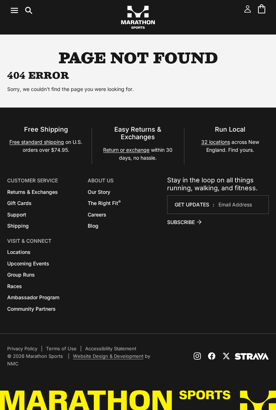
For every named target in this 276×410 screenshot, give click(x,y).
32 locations (215, 142)
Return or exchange (126, 150)
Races (14, 286)
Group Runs (21, 275)
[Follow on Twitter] (226, 356)
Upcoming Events (28, 263)
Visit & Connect (29, 241)
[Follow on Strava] (252, 356)
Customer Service (32, 180)
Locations (19, 252)
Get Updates (192, 204)
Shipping (18, 226)
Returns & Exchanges (32, 192)
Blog (93, 226)
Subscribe (181, 222)
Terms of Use (61, 348)
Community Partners (31, 309)
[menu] (21, 10)
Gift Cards (19, 203)
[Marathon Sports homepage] (138, 17)
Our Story (99, 192)
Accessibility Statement (110, 348)
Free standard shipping (36, 142)
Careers (97, 214)
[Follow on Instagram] (197, 356)
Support (16, 214)
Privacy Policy (22, 348)
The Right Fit (104, 203)
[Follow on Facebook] (211, 356)
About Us (101, 180)
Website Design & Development (108, 356)
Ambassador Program (33, 297)
